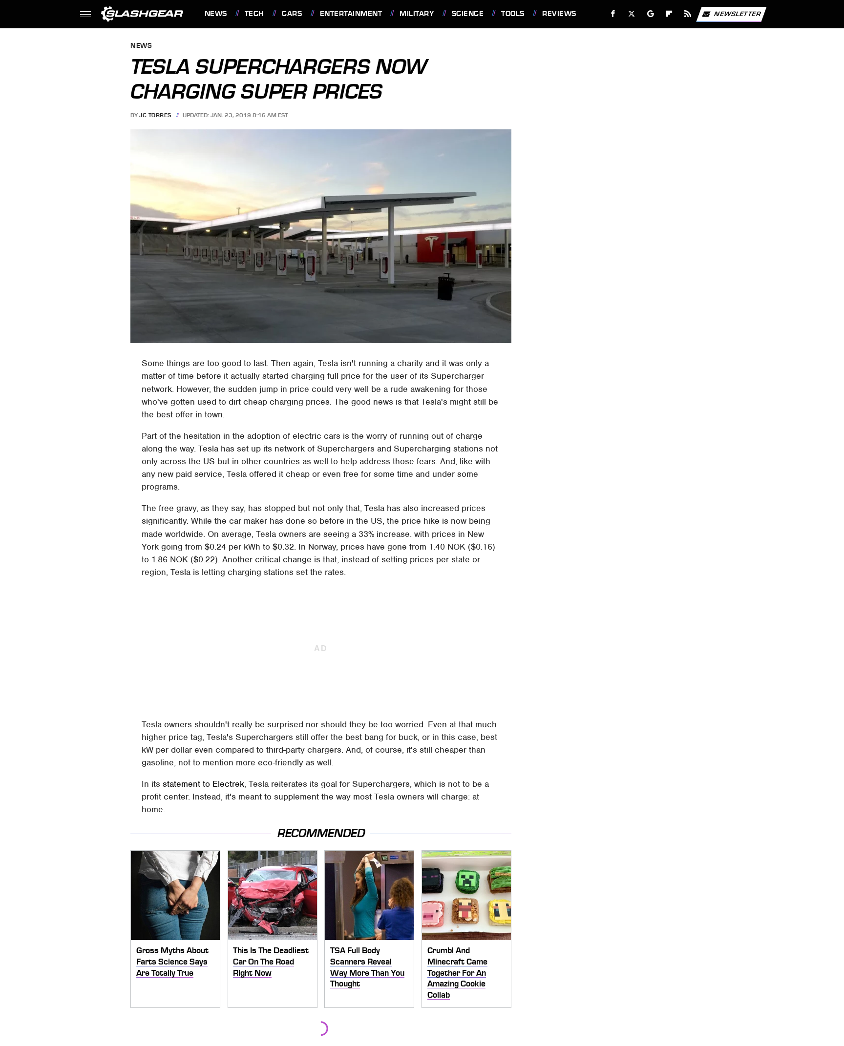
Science (468, 13)
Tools (512, 13)
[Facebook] (613, 13)
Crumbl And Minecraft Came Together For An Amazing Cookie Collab (457, 972)
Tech (254, 13)
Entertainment (351, 13)
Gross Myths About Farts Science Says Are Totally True (172, 961)
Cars (292, 13)
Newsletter (737, 13)
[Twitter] (631, 13)
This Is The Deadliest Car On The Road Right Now (271, 961)
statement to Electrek (203, 784)
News (216, 13)
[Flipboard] (669, 13)
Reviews (559, 13)
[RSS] (687, 13)
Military (417, 13)
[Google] (650, 13)
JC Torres (155, 115)
